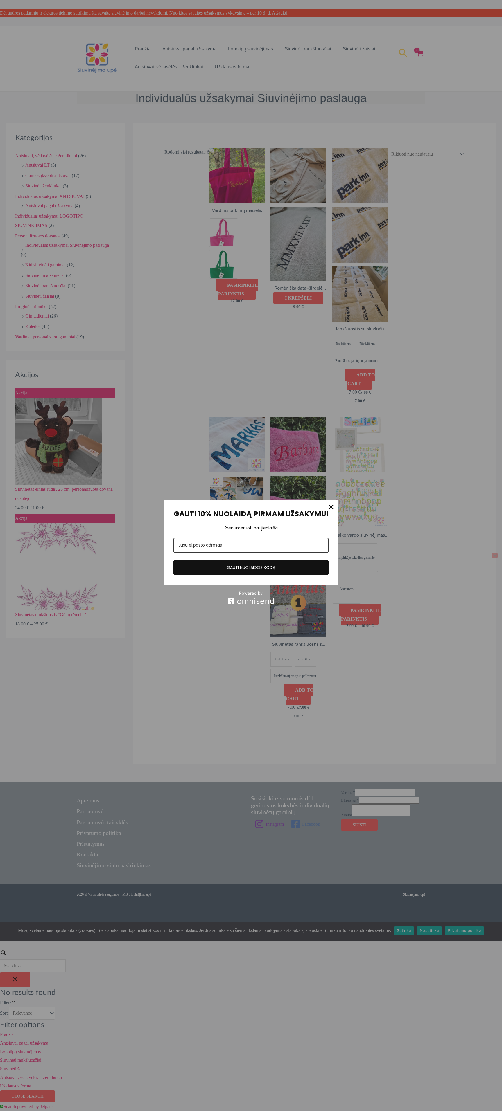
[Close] (331, 507)
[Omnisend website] (251, 598)
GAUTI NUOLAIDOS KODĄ (251, 567)
